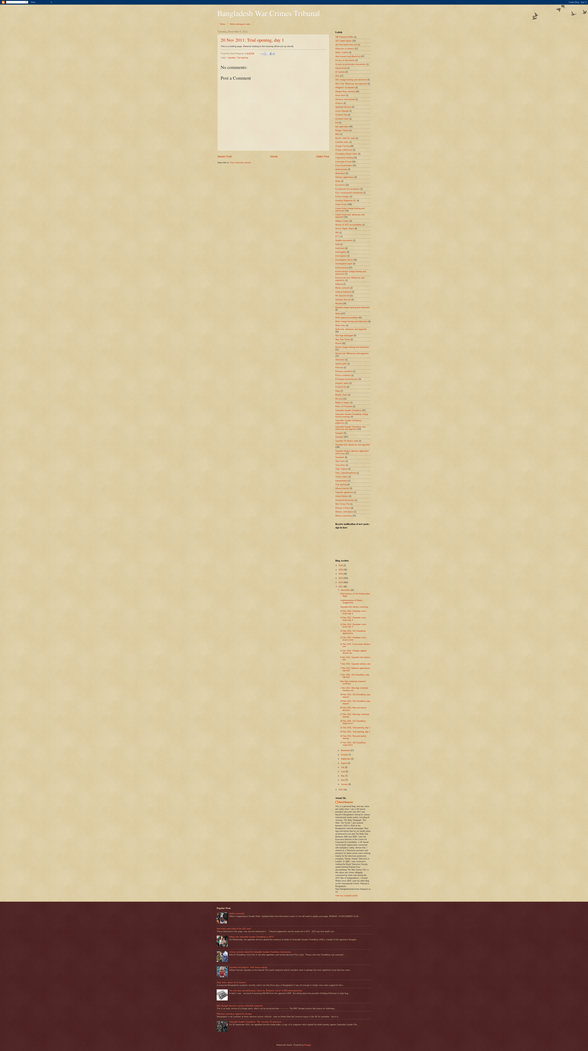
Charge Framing (342, 146)
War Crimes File (342, 504)
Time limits (340, 465)
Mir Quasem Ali (342, 296)
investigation (341, 256)
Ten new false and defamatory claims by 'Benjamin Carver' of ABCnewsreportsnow (265, 990)
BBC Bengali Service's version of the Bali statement (240, 1006)
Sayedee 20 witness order (346, 441)
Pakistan (339, 367)
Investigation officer (344, 260)
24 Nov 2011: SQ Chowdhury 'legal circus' (353, 722)
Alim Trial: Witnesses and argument (351, 84)
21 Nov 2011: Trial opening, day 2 (355, 727)
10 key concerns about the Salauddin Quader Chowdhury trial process (260, 952)
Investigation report (343, 264)
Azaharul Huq (341, 115)
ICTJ (337, 236)
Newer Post (224, 156)
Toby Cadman (341, 469)
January (345, 784)
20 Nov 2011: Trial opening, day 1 (252, 40)
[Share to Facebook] (270, 53)
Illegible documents (343, 240)
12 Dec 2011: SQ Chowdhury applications (353, 632)
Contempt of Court (343, 162)
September (346, 759)
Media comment (342, 288)
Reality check (341, 395)
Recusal (339, 399)
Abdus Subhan (341, 52)
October (345, 755)
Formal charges (342, 196)
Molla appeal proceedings (346, 317)
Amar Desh (340, 95)
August (344, 763)
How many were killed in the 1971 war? (234, 929)
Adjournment (341, 68)
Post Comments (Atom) (240, 162)
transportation (341, 481)
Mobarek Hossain (343, 300)
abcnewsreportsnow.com (346, 44)
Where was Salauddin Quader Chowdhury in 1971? (251, 937)
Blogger (307, 1045)
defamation (340, 173)
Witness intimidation (344, 512)
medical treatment (343, 292)
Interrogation (340, 252)
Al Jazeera (340, 72)
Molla (337, 313)
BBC (337, 134)
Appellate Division (343, 107)
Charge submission (343, 150)
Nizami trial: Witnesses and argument (352, 353)
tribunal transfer (342, 488)
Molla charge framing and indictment (351, 321)
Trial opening (242, 58)
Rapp (337, 391)
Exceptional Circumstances (347, 189)
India (337, 244)
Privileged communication (346, 379)
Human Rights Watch (344, 228)
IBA (337, 232)
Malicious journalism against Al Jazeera (234, 1014)
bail (336, 122)
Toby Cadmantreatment (345, 473)
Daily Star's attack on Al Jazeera (231, 982)
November (346, 750)
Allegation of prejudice (345, 87)
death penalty (341, 169)
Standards (339, 457)
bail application (342, 126)
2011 (341, 586)
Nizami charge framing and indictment (352, 347)
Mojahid (338, 303)
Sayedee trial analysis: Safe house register (248, 967)
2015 (341, 570)
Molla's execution (237, 913)
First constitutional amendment (349, 193)
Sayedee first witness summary (354, 607)
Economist (340, 185)
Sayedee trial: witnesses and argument (352, 445)
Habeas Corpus (342, 221)
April (343, 780)
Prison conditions (343, 375)
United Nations (341, 496)
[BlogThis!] (265, 53)
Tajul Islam (340, 461)
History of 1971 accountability (348, 225)
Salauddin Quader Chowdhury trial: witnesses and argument (350, 428)
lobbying (339, 284)
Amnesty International (345, 99)
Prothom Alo (340, 387)
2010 (341, 789)
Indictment (340, 248)
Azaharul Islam (342, 119)
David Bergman (345, 802)
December (346, 590)
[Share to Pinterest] (273, 53)
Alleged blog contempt (345, 91)
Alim (337, 76)
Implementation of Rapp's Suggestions (351, 601)
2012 (341, 582)
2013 (341, 578)
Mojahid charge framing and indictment (352, 307)
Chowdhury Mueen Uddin (346, 154)
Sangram (339, 433)
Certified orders (342, 142)
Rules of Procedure (343, 406)
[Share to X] (268, 53)
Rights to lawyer (342, 402)
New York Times (342, 339)
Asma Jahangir (342, 111)
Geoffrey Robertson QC (345, 200)
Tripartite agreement (344, 492)
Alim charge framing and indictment (351, 80)
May (343, 776)
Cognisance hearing (344, 158)
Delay (337, 181)
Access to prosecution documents (350, 64)
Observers (340, 360)
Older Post (322, 156)
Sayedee (232, 58)
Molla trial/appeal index (240, 24)
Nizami (338, 343)
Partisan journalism (343, 371)
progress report (342, 383)
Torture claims (341, 477)
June (343, 771)
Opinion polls (341, 364)
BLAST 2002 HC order (345, 138)
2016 (341, 565)
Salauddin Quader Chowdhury (348, 410)
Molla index (340, 325)
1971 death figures (343, 41)
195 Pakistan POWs (344, 37)
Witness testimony (343, 516)
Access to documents (345, 60)
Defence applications (344, 177)
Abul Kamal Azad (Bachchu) (347, 56)
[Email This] (262, 53)
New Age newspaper (344, 335)
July (343, 767)
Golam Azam (341, 204)
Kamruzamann (341, 268)
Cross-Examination (343, 165)
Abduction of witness (344, 48)
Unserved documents (344, 500)
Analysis (339, 103)
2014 (341, 574)
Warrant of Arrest (342, 508)
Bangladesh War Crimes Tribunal (268, 13)
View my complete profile (346, 895)
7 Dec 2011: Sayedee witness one (355, 664)
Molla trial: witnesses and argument (351, 329)
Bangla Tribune (342, 130)
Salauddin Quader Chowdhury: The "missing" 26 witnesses (255, 1022)
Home (222, 24)
